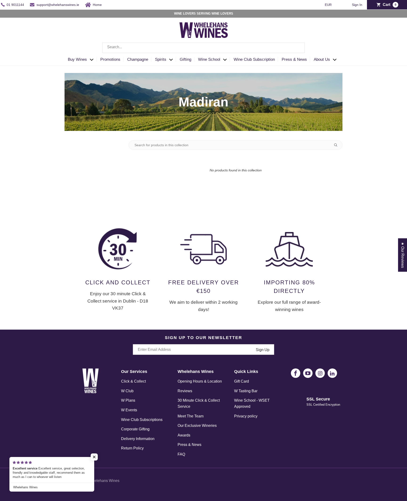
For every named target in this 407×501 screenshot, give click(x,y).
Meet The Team (191, 416)
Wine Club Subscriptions (142, 420)
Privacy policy (245, 416)
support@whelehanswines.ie (58, 5)
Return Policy (132, 448)
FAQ (181, 454)
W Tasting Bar (245, 391)
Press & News (189, 445)
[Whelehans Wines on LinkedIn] (332, 373)
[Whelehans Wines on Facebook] (295, 373)
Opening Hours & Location (200, 381)
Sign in (357, 5)
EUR (329, 5)
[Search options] (337, 145)
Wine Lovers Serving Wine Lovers (203, 13)
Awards (184, 435)
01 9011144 (15, 5)
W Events (129, 410)
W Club (127, 391)
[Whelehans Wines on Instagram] (320, 373)
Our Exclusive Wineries (197, 426)
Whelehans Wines (104, 481)
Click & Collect (133, 381)
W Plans (128, 400)
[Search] (298, 48)
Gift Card (241, 381)
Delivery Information (138, 439)
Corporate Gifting (135, 429)
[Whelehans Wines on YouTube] (308, 373)
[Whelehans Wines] (203, 30)
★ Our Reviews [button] (403, 255)
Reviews (185, 391)
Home (97, 5)
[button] (82, 60)
